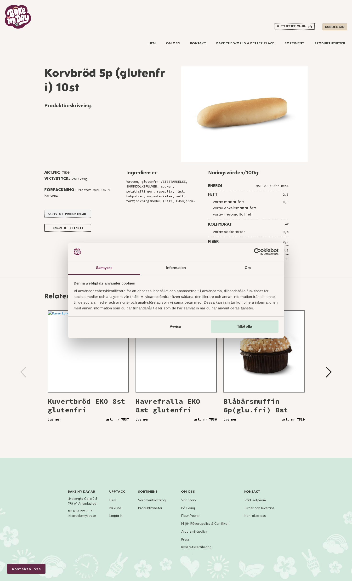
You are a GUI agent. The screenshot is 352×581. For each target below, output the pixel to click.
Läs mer (54, 419)
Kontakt (198, 43)
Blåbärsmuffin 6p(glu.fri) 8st (255, 405)
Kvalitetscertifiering (196, 547)
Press (185, 539)
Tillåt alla (244, 326)
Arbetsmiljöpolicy (194, 531)
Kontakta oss (255, 516)
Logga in (116, 516)
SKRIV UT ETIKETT (67, 228)
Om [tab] (248, 268)
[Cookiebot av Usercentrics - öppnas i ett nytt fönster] (257, 252)
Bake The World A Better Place (245, 43)
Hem (152, 43)
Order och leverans (259, 508)
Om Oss (173, 43)
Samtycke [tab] (104, 268)
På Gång (188, 508)
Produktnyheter (329, 43)
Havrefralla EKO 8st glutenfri (168, 405)
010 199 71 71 (83, 511)
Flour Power (190, 516)
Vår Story (188, 500)
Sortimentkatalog (152, 500)
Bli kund (115, 508)
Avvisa (175, 326)
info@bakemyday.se (82, 516)
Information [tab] (176, 268)
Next (329, 372)
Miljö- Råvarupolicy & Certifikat (205, 523)
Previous (23, 372)
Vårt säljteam (255, 500)
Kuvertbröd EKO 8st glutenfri (86, 405)
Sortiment (294, 43)
